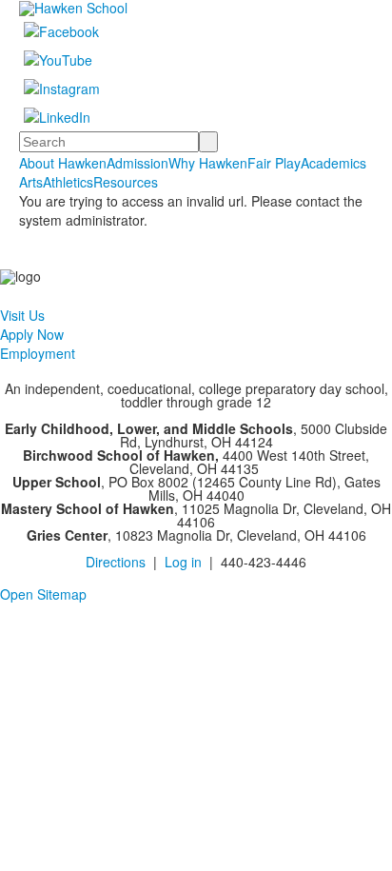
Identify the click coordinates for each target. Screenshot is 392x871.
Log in (183, 561)
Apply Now (32, 334)
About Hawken (63, 162)
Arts (31, 181)
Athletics (68, 181)
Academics (333, 162)
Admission (137, 162)
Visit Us (22, 315)
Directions (116, 561)
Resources (125, 181)
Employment (37, 353)
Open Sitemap (43, 594)
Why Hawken (207, 162)
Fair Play (274, 162)
